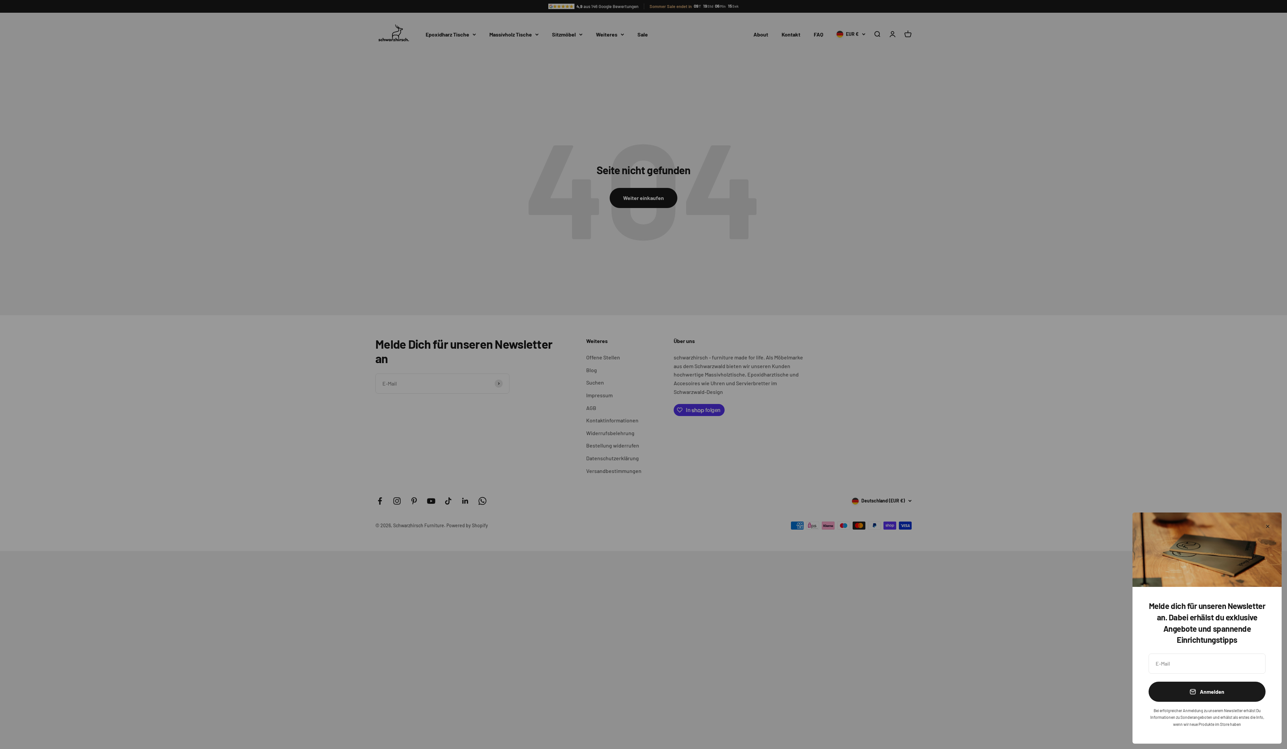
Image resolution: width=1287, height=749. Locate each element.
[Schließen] (1268, 526)
